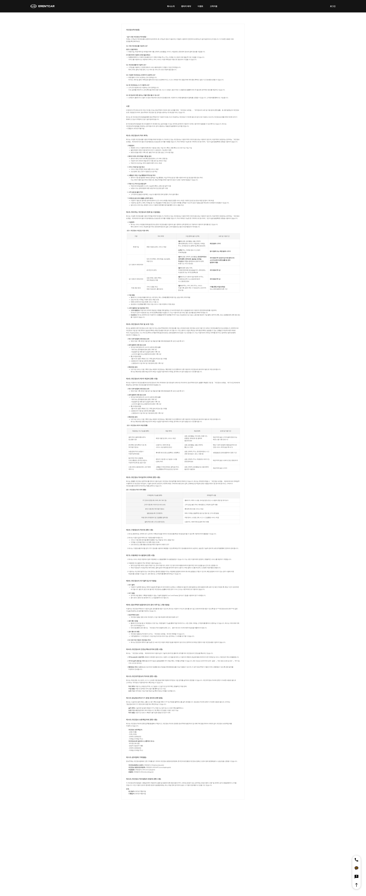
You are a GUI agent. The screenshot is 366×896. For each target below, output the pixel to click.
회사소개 (171, 6)
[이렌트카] (42, 6)
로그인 (333, 6)
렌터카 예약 (186, 6)
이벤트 (200, 6)
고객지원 (213, 6)
